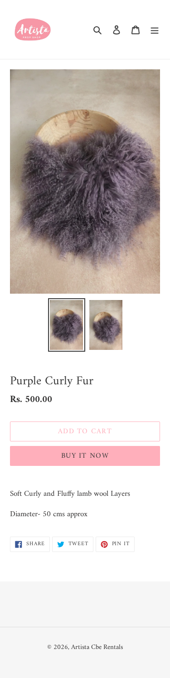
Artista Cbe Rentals (97, 647)
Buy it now (85, 456)
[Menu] (154, 29)
